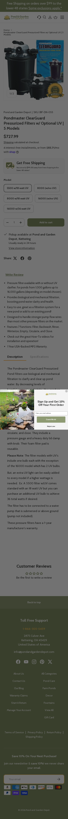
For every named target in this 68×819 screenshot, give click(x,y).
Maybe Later (51, 426)
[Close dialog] (66, 391)
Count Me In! (51, 419)
